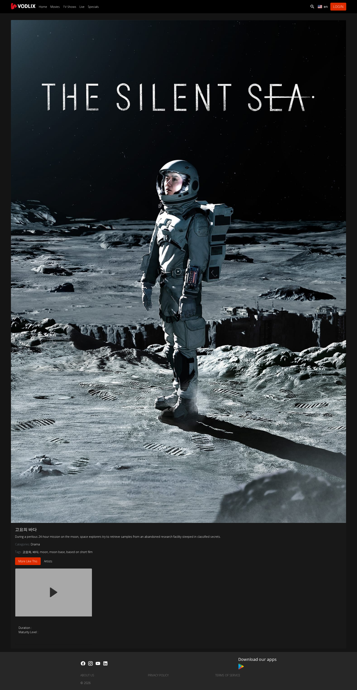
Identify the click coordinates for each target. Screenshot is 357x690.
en (326, 6)
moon (44, 552)
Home (43, 7)
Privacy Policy (158, 675)
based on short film (79, 552)
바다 (35, 552)
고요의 (27, 552)
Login (338, 6)
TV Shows (69, 7)
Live (82, 7)
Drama (35, 544)
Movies (55, 7)
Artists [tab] (48, 561)
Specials (93, 7)
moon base (57, 552)
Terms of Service (227, 675)
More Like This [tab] (27, 561)
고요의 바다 (26, 529)
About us (87, 675)
